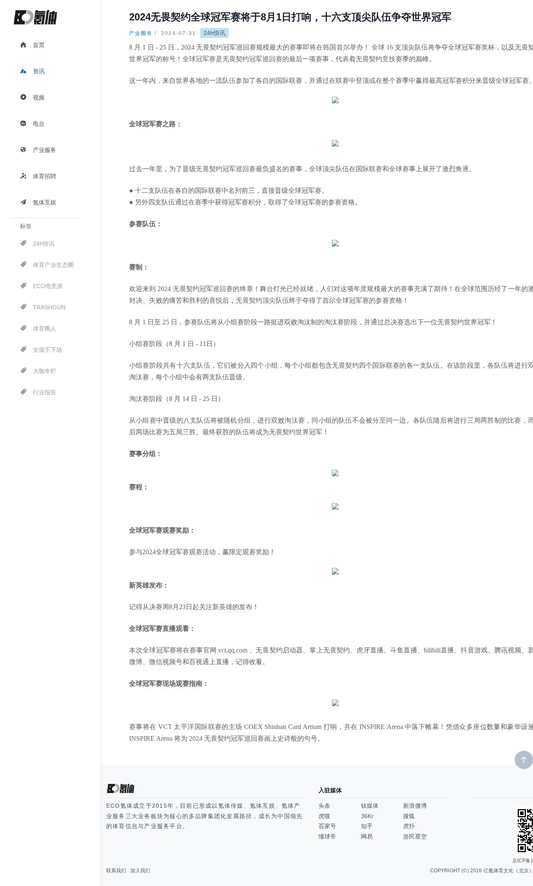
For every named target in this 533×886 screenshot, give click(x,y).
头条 (324, 805)
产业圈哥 (140, 33)
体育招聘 (44, 176)
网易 (367, 836)
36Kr (367, 816)
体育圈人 (44, 328)
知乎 (367, 826)
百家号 (327, 826)
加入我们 (140, 871)
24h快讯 (44, 243)
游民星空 (415, 836)
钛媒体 (370, 805)
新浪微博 (415, 805)
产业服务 (44, 150)
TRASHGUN (49, 307)
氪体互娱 (44, 202)
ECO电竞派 (48, 286)
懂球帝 (327, 836)
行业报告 (44, 392)
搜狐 (409, 816)
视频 (39, 97)
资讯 (39, 71)
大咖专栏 (44, 371)
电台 (39, 123)
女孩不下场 (47, 349)
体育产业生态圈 (53, 264)
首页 (39, 45)
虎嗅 (324, 816)
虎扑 (409, 826)
